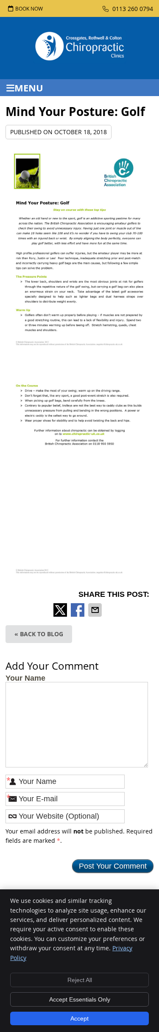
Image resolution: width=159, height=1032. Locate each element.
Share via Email (95, 610)
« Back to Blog (38, 634)
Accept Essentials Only (79, 999)
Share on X (61, 610)
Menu (28, 88)
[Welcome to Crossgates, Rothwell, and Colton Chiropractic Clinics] (79, 60)
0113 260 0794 (132, 9)
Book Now (29, 8)
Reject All (79, 980)
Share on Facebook (78, 610)
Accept (79, 1018)
